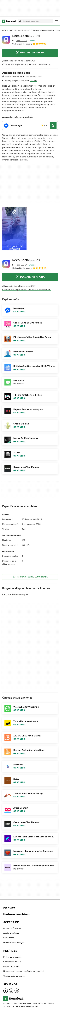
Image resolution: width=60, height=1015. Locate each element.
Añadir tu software (11, 933)
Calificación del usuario (22, 44)
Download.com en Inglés (14, 942)
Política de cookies (11, 966)
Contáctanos (8, 938)
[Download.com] (9, 21)
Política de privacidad (12, 957)
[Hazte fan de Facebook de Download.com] (5, 991)
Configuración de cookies (14, 976)
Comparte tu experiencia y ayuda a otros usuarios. (26, 64)
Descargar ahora (32, 52)
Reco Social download (13, 594)
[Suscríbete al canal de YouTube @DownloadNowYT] (17, 991)
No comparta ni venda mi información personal (23, 971)
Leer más (33, 81)
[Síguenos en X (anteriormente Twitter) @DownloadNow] (11, 991)
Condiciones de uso (12, 961)
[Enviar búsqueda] (20, 21)
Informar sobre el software (32, 577)
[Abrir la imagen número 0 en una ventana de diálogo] (14, 228)
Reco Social (26, 36)
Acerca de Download (12, 928)
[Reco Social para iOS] (6, 40)
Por (19, 41)
